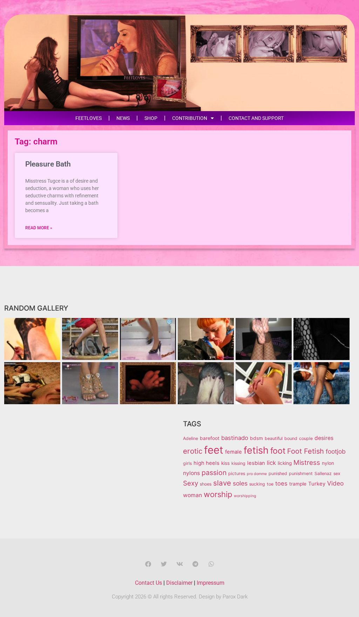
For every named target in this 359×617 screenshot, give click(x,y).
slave (222, 483)
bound (290, 438)
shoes (205, 484)
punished (278, 473)
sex (336, 473)
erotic (192, 451)
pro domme (257, 474)
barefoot (209, 438)
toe (270, 484)
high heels (206, 463)
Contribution (189, 118)
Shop (150, 118)
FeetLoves (88, 118)
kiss (225, 463)
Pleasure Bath (48, 164)
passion (214, 472)
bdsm (256, 438)
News (123, 118)
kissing (238, 463)
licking (285, 463)
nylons (191, 473)
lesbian (256, 463)
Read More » (38, 227)
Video (335, 483)
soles (240, 483)
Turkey (316, 484)
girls (187, 463)
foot (277, 451)
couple (306, 438)
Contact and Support (256, 118)
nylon (328, 463)
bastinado (234, 437)
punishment (301, 473)
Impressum (210, 582)
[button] (148, 564)
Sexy (190, 483)
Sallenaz (323, 473)
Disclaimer (179, 582)
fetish (256, 450)
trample (297, 484)
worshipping (245, 496)
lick (271, 462)
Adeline (190, 438)
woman (192, 495)
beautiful (274, 438)
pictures (236, 473)
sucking (257, 484)
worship (218, 494)
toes (281, 483)
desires (323, 438)
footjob (336, 451)
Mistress (306, 463)
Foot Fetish (305, 451)
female (233, 452)
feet (213, 450)
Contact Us (148, 582)
